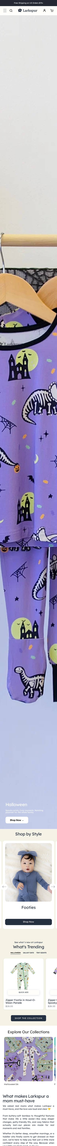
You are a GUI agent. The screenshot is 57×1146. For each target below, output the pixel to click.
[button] (5, 11)
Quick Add (23, 992)
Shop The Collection (28, 1018)
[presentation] (4, 886)
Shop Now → (17, 820)
